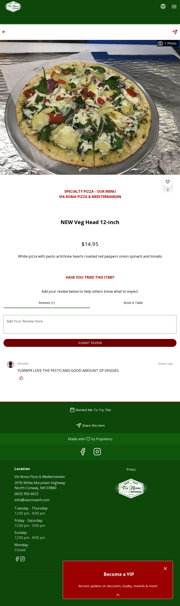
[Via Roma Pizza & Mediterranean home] (23, 6)
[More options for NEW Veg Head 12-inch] (167, 181)
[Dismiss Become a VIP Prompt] (165, 568)
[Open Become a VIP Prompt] (118, 594)
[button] (5, 32)
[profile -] (163, 6)
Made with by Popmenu (57, 439)
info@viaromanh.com (31, 499)
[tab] (47, 303)
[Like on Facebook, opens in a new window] (83, 452)
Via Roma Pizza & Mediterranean (131, 488)
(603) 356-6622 (26, 493)
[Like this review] (22, 378)
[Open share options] (175, 32)
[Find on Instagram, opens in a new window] (97, 452)
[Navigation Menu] (174, 6)
